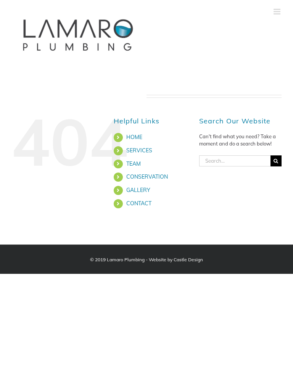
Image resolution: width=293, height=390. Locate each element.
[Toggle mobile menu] (278, 12)
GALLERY (138, 190)
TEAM (133, 163)
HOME (134, 137)
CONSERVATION (147, 176)
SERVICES (139, 150)
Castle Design (188, 259)
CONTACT (138, 203)
